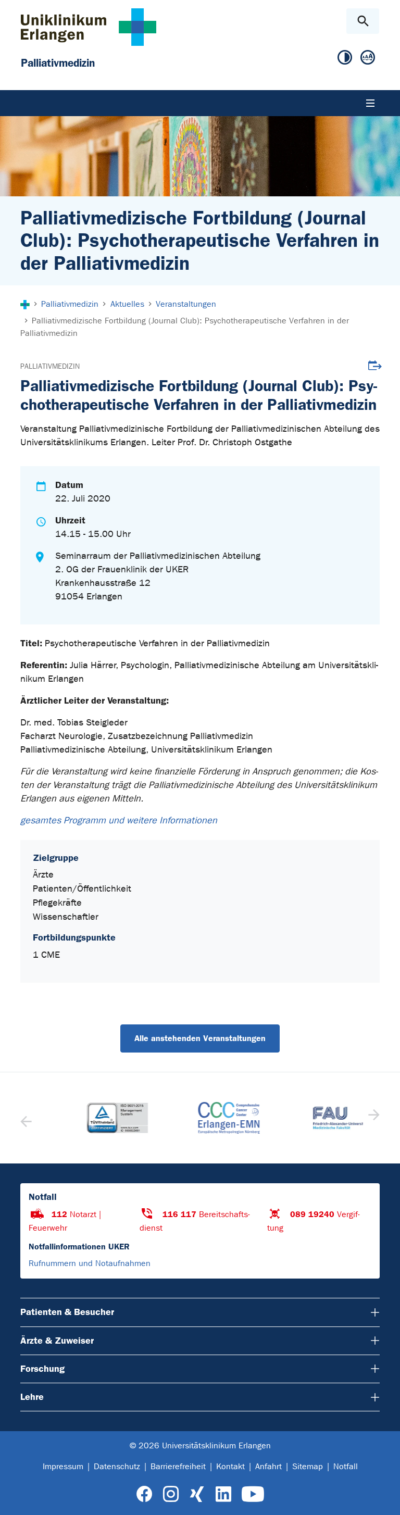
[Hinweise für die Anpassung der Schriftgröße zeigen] (367, 57)
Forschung (42, 1368)
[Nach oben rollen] (383, 1498)
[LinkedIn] (223, 1494)
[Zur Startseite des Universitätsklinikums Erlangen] (88, 26)
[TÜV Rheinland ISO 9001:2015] (88, 1118)
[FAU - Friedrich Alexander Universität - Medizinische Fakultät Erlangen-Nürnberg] (311, 1118)
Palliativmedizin (50, 366)
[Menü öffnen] (370, 103)
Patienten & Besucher (67, 1312)
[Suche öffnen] (362, 21)
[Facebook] (144, 1494)
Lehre (32, 1397)
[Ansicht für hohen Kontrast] (345, 57)
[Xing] (197, 1494)
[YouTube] (253, 1494)
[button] (373, 1118)
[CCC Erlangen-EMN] (200, 1118)
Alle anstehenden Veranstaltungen (200, 1038)
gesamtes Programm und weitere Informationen (121, 820)
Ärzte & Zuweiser (57, 1340)
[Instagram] (171, 1494)
